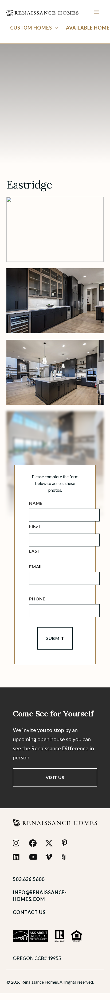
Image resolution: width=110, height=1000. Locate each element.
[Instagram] (18, 843)
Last (34, 551)
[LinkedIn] (18, 857)
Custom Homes (31, 28)
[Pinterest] (67, 843)
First (35, 526)
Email (36, 566)
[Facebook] (34, 843)
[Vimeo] (50, 857)
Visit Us (55, 777)
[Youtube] (34, 857)
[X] (50, 843)
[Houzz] (67, 857)
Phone (37, 598)
